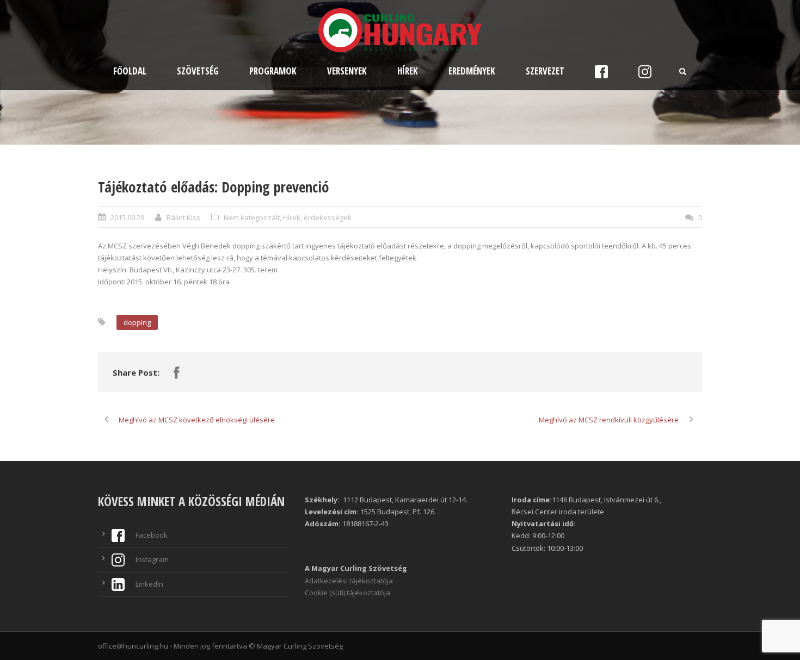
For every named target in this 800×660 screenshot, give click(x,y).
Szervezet (545, 71)
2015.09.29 (127, 217)
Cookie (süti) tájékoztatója (347, 592)
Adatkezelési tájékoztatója (349, 581)
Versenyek (347, 71)
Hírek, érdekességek (317, 217)
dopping (137, 322)
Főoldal (129, 71)
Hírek (407, 71)
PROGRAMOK (273, 71)
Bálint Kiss (183, 217)
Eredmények (471, 71)
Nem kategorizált (252, 217)
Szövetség (198, 71)
